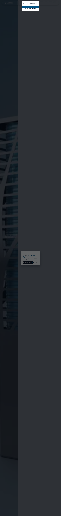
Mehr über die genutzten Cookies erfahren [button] (30, 8)
